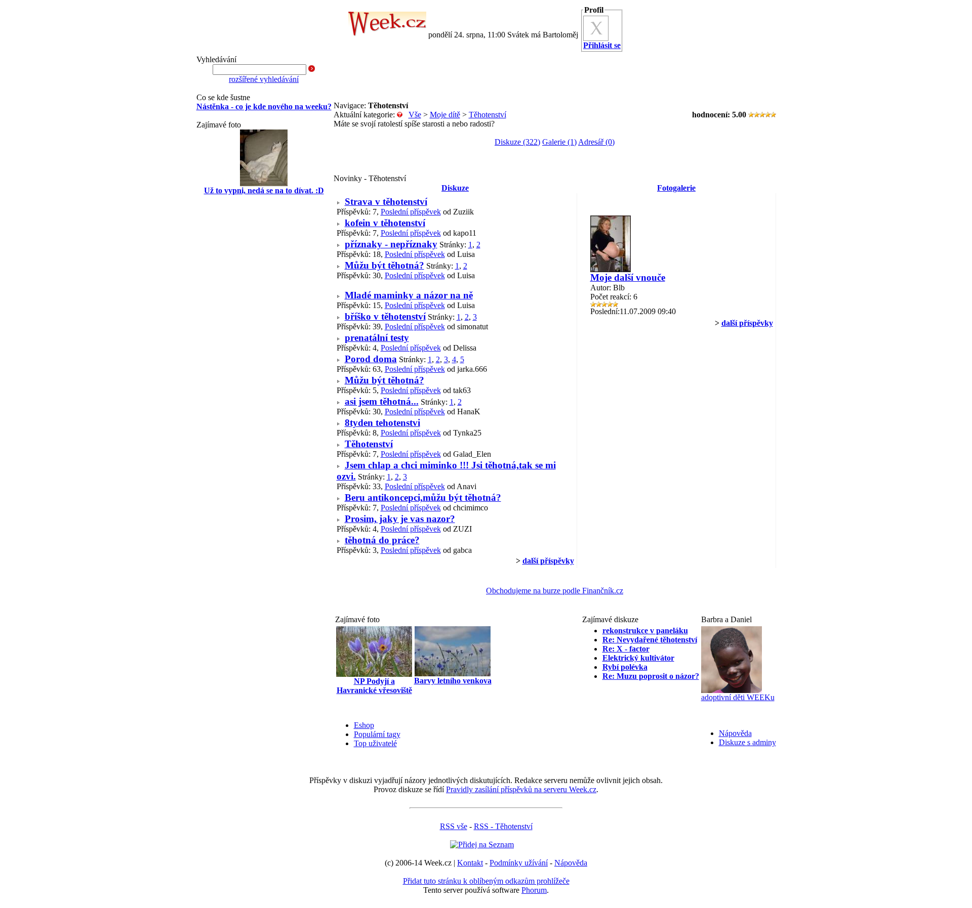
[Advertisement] (263, 365)
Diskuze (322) (517, 142)
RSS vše (453, 826)
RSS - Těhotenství (503, 826)
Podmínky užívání (519, 862)
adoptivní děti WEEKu (738, 697)
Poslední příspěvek (411, 211)
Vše (415, 114)
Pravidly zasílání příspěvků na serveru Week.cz (521, 789)
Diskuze (455, 188)
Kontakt (470, 862)
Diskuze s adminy (747, 742)
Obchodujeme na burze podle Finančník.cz (554, 590)
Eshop (364, 725)
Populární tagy (377, 734)
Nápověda (735, 733)
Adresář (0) (596, 142)
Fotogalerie (676, 188)
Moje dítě (445, 114)
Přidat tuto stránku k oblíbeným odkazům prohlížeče (486, 881)
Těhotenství (487, 114)
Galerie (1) (559, 142)
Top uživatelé (375, 743)
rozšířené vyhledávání (264, 79)
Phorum (534, 890)
